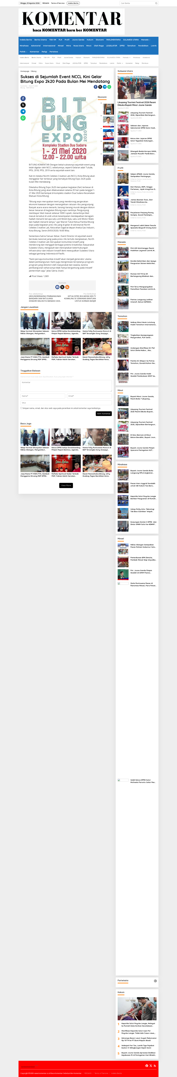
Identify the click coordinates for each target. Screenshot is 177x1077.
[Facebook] (57, 287)
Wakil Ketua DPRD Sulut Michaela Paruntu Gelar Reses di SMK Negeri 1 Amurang (143, 781)
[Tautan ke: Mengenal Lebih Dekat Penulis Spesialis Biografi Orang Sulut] (123, 229)
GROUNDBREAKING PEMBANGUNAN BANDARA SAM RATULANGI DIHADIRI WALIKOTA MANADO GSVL (45, 297)
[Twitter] (62, 287)
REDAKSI (87, 1073)
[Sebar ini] (96, 87)
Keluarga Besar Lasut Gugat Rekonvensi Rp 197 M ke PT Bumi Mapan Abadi (139, 1039)
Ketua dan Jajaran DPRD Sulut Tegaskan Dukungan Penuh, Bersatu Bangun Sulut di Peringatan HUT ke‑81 (143, 139)
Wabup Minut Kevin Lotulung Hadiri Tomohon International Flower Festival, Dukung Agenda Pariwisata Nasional (143, 323)
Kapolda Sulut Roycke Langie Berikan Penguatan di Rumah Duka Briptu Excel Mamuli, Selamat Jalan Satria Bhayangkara (143, 497)
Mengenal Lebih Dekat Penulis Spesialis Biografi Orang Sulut (143, 226)
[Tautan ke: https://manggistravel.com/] (155, 980)
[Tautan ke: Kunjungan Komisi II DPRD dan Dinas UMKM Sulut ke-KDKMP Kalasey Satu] (123, 526)
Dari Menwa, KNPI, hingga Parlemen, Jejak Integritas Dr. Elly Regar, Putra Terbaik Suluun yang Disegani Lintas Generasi (143, 188)
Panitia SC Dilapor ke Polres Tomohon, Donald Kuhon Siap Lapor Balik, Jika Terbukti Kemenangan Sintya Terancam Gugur (143, 362)
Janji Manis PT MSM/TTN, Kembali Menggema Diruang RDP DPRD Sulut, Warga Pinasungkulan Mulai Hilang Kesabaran (34, 358)
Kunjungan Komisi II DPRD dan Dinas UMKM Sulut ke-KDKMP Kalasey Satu (143, 523)
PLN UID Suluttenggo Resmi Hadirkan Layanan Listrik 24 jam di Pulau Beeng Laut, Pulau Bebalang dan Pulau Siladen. (142, 249)
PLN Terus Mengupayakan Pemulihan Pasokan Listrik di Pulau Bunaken (142, 288)
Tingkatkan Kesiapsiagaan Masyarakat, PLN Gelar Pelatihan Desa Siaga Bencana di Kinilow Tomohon (142, 336)
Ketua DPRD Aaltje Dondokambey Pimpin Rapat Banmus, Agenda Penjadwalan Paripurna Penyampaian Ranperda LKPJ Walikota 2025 (66, 332)
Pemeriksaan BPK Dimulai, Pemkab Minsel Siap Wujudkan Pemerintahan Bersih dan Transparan (143, 558)
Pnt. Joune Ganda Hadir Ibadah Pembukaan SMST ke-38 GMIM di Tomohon (143, 375)
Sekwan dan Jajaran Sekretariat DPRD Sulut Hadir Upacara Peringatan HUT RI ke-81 (143, 127)
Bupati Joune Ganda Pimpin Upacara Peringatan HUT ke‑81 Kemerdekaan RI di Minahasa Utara (142, 449)
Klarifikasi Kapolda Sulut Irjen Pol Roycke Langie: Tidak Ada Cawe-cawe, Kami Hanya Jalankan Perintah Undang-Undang (139, 1032)
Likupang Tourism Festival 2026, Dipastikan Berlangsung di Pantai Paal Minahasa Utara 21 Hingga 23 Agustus (143, 114)
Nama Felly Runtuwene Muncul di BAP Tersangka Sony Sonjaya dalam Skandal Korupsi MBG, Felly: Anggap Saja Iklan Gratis (97, 332)
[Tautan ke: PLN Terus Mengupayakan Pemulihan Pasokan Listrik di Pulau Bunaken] (123, 291)
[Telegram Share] (105, 87)
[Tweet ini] (100, 87)
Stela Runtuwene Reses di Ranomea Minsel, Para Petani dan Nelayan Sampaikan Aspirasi (143, 584)
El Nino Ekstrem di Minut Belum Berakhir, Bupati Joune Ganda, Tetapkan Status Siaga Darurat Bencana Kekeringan (143, 436)
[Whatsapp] (109, 87)
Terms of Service (101, 1073)
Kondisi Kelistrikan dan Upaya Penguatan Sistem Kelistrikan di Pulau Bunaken (143, 262)
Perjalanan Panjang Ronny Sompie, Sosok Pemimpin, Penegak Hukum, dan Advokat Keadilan (143, 214)
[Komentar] (72, 21)
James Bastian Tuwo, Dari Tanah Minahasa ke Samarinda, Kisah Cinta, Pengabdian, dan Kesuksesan (143, 201)
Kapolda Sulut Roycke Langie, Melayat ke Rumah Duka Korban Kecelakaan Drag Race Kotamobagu (138, 1024)
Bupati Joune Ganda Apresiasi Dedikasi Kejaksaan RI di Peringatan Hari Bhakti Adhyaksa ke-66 (138, 1054)
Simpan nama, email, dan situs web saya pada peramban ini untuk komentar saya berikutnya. (62, 408)
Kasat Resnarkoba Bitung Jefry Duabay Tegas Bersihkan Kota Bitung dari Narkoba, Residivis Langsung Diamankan (96, 358)
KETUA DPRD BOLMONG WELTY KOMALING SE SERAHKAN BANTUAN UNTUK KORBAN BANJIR (80, 297)
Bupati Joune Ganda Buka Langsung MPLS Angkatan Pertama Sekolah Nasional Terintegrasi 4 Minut (142, 471)
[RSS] (67, 287)
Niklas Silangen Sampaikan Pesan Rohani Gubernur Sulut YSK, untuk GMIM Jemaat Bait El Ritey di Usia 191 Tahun (143, 546)
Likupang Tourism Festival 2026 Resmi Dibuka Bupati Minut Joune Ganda (137, 103)
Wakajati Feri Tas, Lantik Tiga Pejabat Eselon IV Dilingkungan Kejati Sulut (138, 1046)
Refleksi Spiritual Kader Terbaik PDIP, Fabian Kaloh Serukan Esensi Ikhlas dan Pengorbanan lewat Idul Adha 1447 (65, 358)
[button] (156, 3)
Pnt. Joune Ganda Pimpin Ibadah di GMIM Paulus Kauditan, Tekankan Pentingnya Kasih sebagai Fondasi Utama (141, 571)
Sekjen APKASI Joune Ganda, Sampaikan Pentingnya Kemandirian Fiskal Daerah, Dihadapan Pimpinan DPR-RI (142, 175)
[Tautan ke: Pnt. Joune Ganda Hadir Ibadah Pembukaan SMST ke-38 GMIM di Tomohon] (123, 378)
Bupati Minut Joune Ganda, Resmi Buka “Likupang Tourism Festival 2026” (142, 397)
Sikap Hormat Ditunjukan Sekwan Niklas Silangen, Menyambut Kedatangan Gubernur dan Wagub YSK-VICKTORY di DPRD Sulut (34, 332)
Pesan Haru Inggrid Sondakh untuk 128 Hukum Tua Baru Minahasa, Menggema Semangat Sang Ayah (142, 484)
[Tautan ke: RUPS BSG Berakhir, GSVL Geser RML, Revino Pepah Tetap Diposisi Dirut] (108, 134)
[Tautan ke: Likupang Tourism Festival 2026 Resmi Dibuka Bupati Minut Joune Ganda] (137, 87)
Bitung (22, 88)
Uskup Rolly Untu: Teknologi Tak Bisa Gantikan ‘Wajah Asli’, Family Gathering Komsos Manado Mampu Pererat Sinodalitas (142, 510)
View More (66, 485)
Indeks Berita (116, 1073)
